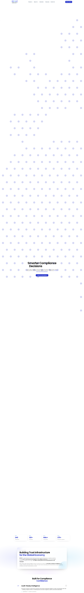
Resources (47, 1)
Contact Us (53, 1)
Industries (41, 1)
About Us (35, 1)
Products (30, 1)
